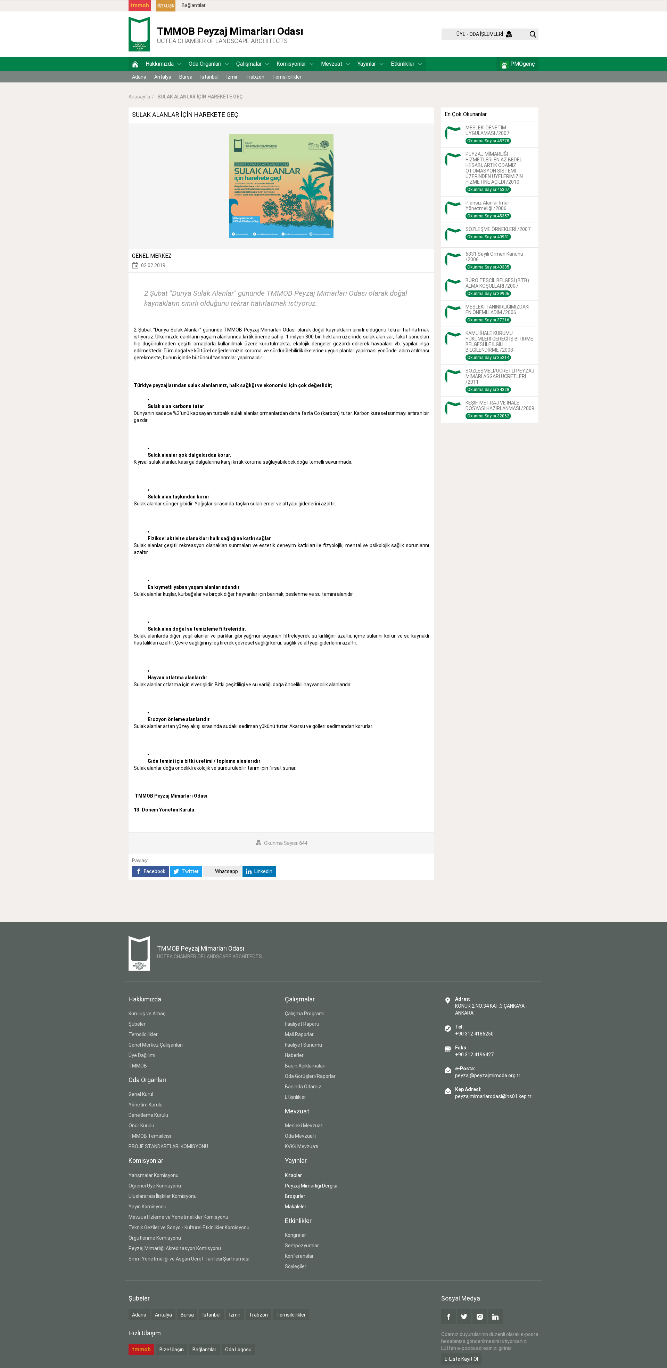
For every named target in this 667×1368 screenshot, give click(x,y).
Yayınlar (366, 64)
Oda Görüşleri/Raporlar (310, 1076)
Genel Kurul (141, 1094)
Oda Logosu (238, 1349)
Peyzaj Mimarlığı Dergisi (311, 1186)
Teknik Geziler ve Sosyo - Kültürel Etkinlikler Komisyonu (189, 1227)
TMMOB (138, 1066)
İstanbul (209, 77)
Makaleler (295, 1206)
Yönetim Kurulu (146, 1104)
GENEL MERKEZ (152, 256)
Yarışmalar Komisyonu (154, 1175)
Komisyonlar (291, 64)
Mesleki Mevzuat (304, 1125)
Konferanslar (299, 1256)
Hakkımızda (160, 64)
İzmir (232, 77)
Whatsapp (226, 871)
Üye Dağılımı (142, 1055)
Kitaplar (293, 1175)
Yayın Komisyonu (147, 1206)
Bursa (185, 77)
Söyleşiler (295, 1266)
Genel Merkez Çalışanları (156, 1045)
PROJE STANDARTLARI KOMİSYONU (168, 1146)
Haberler (294, 1055)
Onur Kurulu (141, 1125)
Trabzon (255, 77)
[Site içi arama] (532, 34)
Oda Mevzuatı (300, 1136)
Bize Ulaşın (171, 1349)
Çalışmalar (249, 64)
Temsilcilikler (287, 77)
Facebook (154, 871)
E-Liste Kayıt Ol (461, 1359)
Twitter (190, 871)
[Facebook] (448, 1316)
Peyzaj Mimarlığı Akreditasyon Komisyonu (175, 1248)
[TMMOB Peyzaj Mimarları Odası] (139, 34)
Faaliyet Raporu (302, 1024)
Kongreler (295, 1235)
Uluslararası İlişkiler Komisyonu (163, 1196)
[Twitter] (464, 1316)
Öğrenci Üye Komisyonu (155, 1186)
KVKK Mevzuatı (301, 1146)
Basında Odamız (303, 1086)
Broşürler (295, 1196)
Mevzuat (332, 64)
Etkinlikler (402, 64)
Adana (139, 77)
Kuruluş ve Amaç (147, 1013)
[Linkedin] (495, 1316)
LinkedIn (262, 871)
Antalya (162, 77)
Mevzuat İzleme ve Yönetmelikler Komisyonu (178, 1217)
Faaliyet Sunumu (303, 1045)
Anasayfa (139, 96)
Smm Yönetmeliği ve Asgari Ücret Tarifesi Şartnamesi (189, 1259)
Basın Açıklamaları (305, 1066)
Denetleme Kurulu (148, 1115)
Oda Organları (205, 64)
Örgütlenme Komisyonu (155, 1238)
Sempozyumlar (302, 1245)
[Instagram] (479, 1316)
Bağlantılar (194, 5)
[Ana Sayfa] (135, 64)
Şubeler (137, 1024)
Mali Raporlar (299, 1034)
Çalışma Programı (304, 1013)
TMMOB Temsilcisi (150, 1136)
